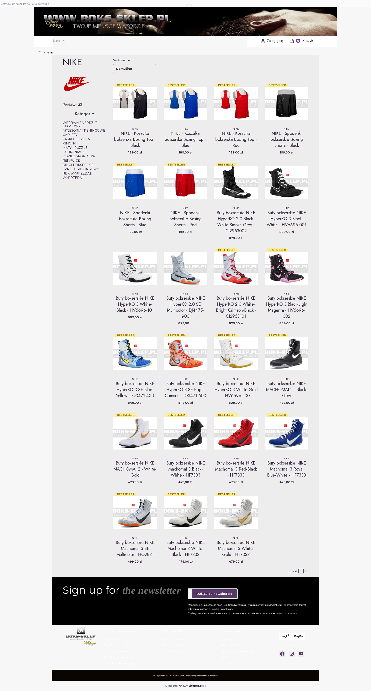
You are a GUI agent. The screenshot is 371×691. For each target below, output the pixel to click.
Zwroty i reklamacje (117, 651)
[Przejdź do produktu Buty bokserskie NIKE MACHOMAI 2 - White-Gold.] (135, 433)
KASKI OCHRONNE (78, 139)
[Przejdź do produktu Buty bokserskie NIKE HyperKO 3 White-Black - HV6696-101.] (135, 268)
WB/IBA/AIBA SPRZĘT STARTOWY (80, 124)
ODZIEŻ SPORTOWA (79, 156)
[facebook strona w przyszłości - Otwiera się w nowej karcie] (282, 654)
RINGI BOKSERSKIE (78, 165)
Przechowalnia (172, 651)
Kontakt (226, 663)
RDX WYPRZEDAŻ (77, 173)
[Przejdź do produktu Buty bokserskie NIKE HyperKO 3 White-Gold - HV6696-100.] (236, 353)
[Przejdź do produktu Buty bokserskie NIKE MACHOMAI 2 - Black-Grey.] (286, 353)
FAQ (223, 657)
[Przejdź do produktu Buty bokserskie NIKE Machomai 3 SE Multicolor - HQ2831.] (135, 512)
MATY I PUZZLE (75, 148)
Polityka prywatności (118, 657)
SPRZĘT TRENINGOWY (81, 169)
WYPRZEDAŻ (73, 178)
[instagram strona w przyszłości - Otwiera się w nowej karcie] (292, 654)
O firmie (226, 639)
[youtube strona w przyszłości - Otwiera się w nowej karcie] (301, 654)
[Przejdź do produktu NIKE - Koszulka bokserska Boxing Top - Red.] (236, 103)
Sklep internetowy (184, 685)
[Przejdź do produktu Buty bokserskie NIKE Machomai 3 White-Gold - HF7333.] (236, 512)
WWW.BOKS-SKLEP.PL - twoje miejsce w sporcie (39, 52)
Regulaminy (112, 639)
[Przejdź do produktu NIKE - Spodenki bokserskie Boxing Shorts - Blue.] (135, 182)
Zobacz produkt (135, 118)
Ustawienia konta (174, 645)
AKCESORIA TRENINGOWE (84, 130)
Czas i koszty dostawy (119, 663)
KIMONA (69, 143)
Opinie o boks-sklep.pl (236, 651)
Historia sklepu (231, 645)
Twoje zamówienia (175, 639)
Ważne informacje (116, 645)
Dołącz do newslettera (214, 594)
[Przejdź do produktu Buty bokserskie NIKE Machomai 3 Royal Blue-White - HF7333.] (286, 433)
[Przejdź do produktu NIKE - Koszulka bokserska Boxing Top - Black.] (135, 103)
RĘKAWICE (71, 160)
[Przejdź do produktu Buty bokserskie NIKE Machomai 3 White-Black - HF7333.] (185, 512)
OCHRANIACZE (75, 152)
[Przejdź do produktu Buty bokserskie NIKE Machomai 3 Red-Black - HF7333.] (236, 433)
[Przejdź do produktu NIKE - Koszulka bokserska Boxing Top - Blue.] (185, 103)
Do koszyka (236, 198)
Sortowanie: (122, 60)
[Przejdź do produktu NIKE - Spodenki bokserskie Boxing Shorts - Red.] (185, 182)
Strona (293, 571)
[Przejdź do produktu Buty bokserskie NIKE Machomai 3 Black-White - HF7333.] (185, 433)
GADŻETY (70, 135)
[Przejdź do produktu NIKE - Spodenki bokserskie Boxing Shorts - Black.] (286, 103)
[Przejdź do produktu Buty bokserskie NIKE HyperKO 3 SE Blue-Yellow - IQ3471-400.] (135, 353)
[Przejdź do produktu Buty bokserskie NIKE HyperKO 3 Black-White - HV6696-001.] (286, 182)
